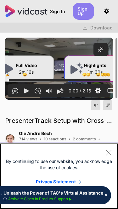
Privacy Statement (56, 181)
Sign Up (82, 11)
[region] (59, 176)
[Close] (108, 152)
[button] (57, 11)
